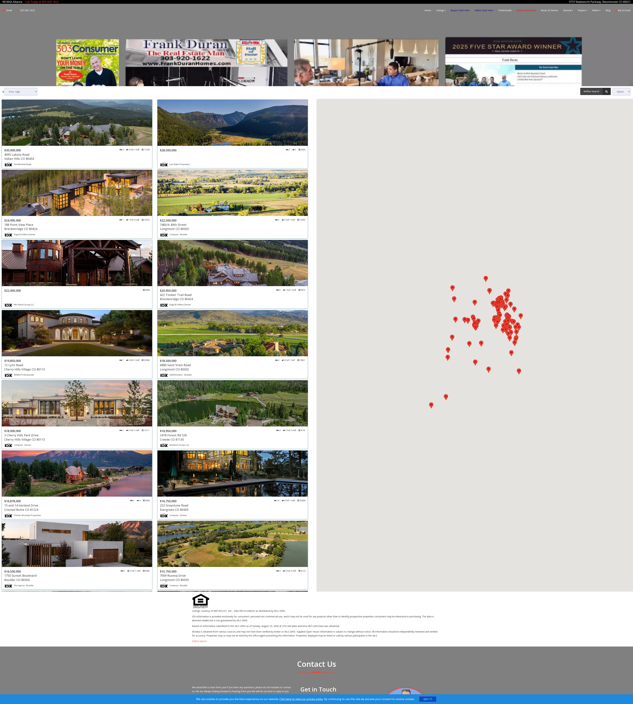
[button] (431, 405)
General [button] (567, 10)
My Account (624, 10)
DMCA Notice (199, 641)
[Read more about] (77, 134)
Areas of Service (549, 10)
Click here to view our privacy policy (301, 699)
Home (427, 10)
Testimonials (505, 10)
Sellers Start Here (484, 10)
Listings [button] (440, 10)
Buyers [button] (581, 10)
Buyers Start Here (460, 10)
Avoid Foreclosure (526, 10)
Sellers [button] (595, 10)
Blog (607, 10)
